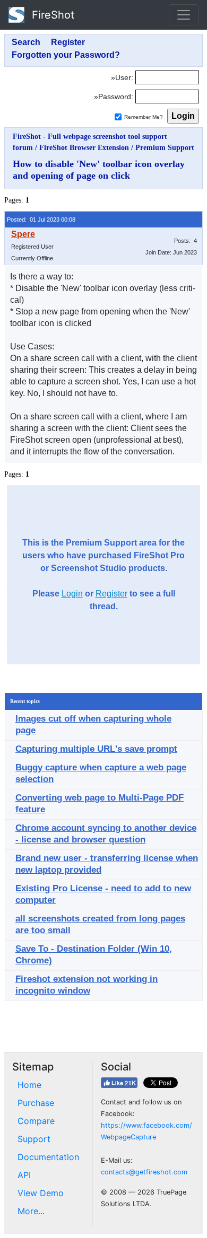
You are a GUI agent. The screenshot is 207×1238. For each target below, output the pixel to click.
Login (72, 593)
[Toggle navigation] (184, 14)
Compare (36, 1121)
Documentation (48, 1157)
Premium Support (164, 148)
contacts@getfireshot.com (144, 1172)
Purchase (36, 1102)
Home (29, 1084)
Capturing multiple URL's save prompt (96, 749)
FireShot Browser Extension (84, 148)
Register (111, 593)
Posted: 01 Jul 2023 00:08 (41, 219)
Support (34, 1139)
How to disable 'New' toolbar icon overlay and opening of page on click (99, 170)
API (24, 1175)
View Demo (41, 1193)
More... (31, 1211)
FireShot (51, 14)
